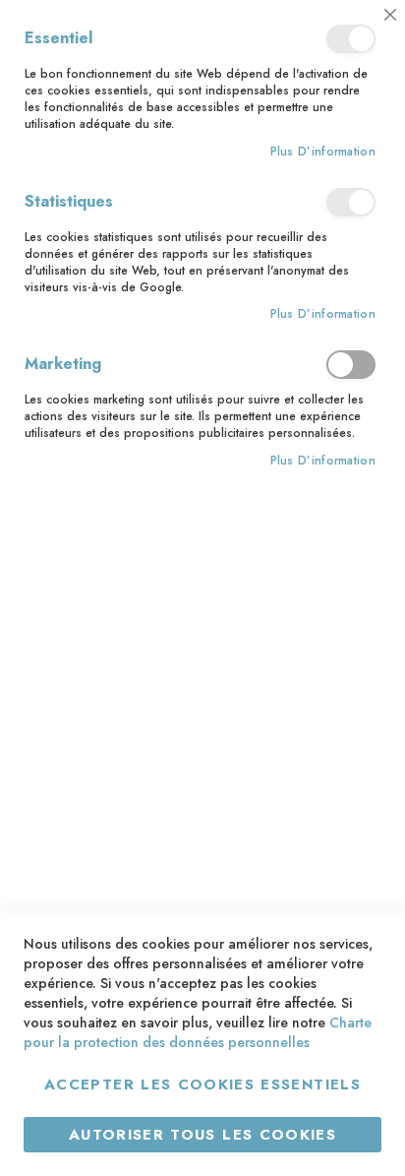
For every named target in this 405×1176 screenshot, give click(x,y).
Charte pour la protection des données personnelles (198, 1032)
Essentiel (351, 39)
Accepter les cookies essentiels (202, 1084)
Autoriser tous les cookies (202, 1134)
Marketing (351, 364)
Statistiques (351, 202)
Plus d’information (323, 152)
